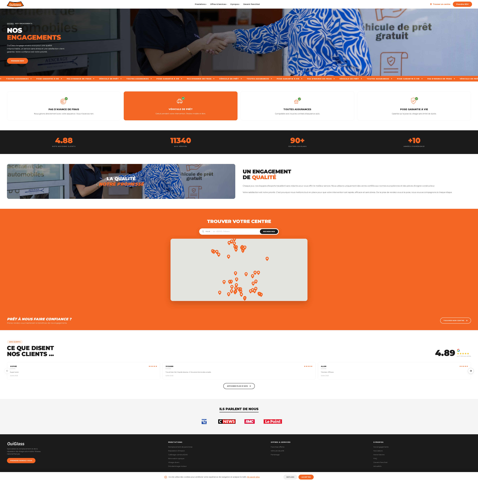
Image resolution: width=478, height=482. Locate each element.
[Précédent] (7, 371)
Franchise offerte (277, 447)
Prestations (201, 4)
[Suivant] (471, 371)
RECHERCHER (269, 231)
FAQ (375, 458)
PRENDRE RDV (17, 61)
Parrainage (275, 455)
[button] (232, 287)
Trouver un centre (441, 4)
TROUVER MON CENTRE (453, 320)
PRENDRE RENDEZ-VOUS (21, 460)
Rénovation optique (176, 458)
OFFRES (10, 23)
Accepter (306, 477)
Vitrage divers (173, 462)
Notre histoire (379, 455)
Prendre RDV (462, 4)
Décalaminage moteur (177, 466)
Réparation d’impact (176, 451)
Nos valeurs (378, 451)
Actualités (377, 466)
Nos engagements (380, 447)
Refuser (290, 477)
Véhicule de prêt (277, 451)
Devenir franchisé (251, 4)
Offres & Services (218, 4)
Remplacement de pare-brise (180, 447)
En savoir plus (253, 477)
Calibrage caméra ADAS (178, 455)
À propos (235, 4)
